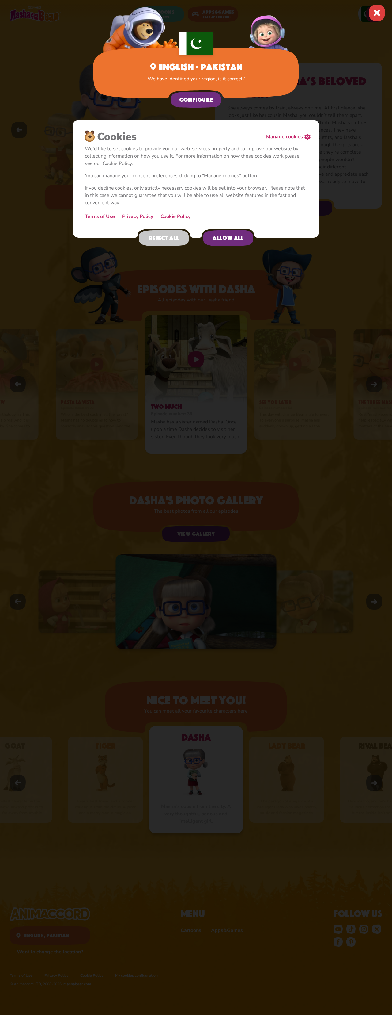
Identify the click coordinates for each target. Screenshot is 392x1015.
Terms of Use (100, 216)
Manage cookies (284, 136)
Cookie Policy (175, 216)
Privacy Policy (137, 216)
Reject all (164, 238)
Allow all (228, 238)
